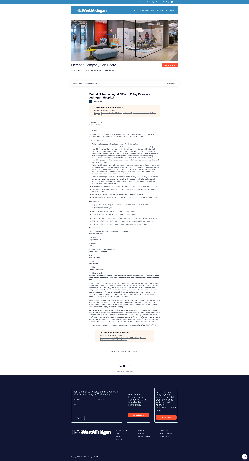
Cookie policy (129, 371)
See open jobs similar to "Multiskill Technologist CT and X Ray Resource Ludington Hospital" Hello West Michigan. (125, 114)
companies (92, 84)
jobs (77, 84)
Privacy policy (120, 371)
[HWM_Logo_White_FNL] (90, 9)
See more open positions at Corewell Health (124, 351)
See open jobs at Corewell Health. (104, 110)
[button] (244, 456)
